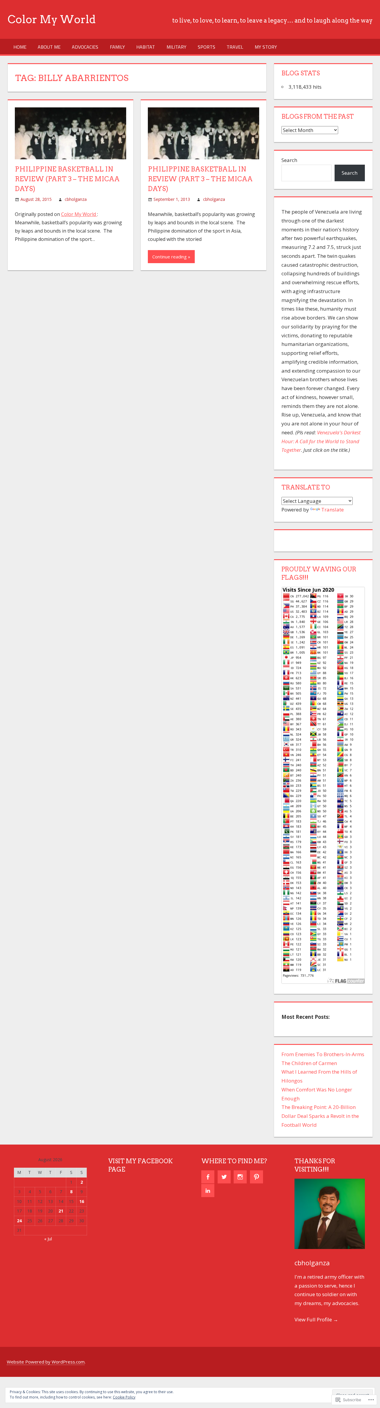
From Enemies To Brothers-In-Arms (322, 1054)
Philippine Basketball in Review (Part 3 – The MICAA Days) (67, 179)
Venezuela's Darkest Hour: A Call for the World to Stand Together (321, 441)
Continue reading (169, 257)
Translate (332, 509)
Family (117, 46)
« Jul (48, 1239)
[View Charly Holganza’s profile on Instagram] (240, 1176)
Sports (206, 46)
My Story (266, 46)
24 (19, 1220)
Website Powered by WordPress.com (46, 1362)
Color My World (52, 19)
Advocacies (85, 46)
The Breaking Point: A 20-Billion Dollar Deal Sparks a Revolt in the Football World (320, 1116)
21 (60, 1211)
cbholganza (76, 199)
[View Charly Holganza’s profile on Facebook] (207, 1176)
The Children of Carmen (309, 1063)
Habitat (145, 46)
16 (81, 1201)
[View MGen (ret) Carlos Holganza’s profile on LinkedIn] (207, 1190)
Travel (235, 46)
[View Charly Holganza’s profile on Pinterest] (256, 1176)
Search (289, 160)
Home (19, 46)
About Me (49, 46)
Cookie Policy (124, 1397)
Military (176, 46)
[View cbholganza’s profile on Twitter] (224, 1176)
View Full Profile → (316, 1319)
